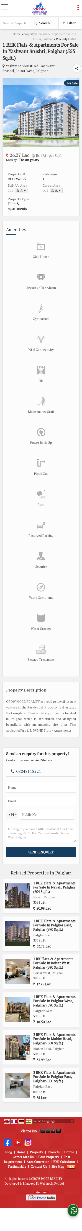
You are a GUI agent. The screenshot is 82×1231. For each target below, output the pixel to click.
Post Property (48, 1157)
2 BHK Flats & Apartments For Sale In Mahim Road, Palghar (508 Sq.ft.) (54, 1038)
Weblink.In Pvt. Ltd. (52, 1184)
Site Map (57, 1166)
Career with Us (23, 1157)
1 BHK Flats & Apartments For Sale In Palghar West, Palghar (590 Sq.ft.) (54, 1000)
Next (73, 112)
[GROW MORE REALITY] (39, 8)
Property (36, 1152)
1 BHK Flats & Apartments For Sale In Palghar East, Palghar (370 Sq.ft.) (54, 925)
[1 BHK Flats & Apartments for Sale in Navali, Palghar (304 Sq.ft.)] (17, 895)
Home (17, 34)
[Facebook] (7, 1142)
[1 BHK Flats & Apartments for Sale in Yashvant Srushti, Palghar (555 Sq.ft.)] (41, 139)
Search (44, 23)
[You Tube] (17, 1142)
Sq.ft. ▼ (21, 191)
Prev (8, 112)
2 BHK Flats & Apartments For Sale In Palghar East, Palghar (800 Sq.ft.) (54, 1076)
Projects (54, 1152)
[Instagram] (28, 1142)
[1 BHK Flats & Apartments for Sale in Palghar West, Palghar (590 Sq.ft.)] (17, 1009)
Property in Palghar (36, 34)
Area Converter (38, 1161)
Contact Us (39, 1166)
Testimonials (17, 1166)
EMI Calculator (64, 1161)
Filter (71, 23)
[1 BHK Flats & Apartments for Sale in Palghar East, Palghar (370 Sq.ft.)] (17, 933)
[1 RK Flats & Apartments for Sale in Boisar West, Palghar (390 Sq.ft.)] (17, 971)
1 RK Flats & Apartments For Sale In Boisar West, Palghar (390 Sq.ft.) (53, 963)
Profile (69, 1152)
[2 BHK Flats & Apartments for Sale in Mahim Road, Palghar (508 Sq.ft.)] (17, 1047)
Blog (8, 1152)
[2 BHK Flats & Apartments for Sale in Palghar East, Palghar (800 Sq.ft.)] (17, 1085)
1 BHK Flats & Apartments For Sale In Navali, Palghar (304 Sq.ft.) (54, 887)
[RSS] (71, 1166)
